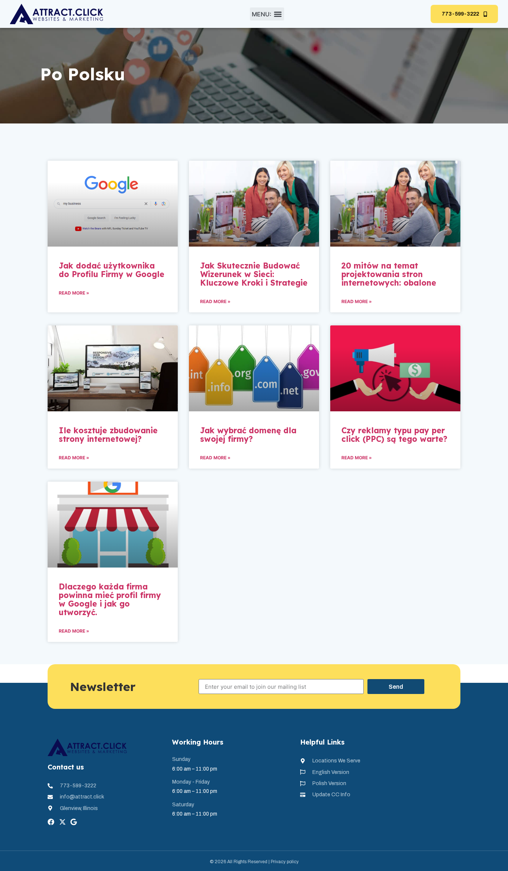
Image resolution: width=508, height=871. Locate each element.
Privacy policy (285, 861)
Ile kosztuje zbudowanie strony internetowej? (108, 434)
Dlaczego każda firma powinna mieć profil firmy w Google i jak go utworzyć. (110, 599)
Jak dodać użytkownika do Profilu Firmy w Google (111, 270)
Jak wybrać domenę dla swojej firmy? (248, 434)
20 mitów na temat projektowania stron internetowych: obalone (388, 274)
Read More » (74, 293)
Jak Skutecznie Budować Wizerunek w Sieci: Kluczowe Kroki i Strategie (254, 274)
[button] (267, 13)
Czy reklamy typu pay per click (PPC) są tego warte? (394, 434)
